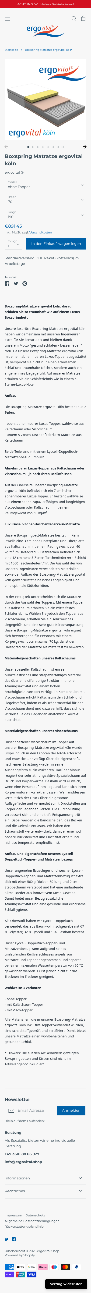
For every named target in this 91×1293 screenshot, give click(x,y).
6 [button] (53, 147)
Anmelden (71, 1110)
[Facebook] (12, 1239)
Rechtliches (15, 1191)
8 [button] (63, 147)
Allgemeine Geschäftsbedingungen (32, 1221)
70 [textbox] (10, 201)
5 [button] (48, 147)
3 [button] (38, 147)
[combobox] (45, 184)
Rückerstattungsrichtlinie (24, 1226)
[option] (45, 99)
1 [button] (28, 147)
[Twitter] (4, 1239)
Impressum (13, 1215)
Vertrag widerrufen (66, 1284)
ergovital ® (14, 172)
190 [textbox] (11, 217)
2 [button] (33, 147)
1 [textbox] (8, 246)
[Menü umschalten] (8, 18)
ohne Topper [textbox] (19, 187)
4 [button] (43, 147)
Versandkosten (40, 232)
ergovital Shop (48, 1251)
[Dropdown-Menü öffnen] (80, 1178)
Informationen (17, 1178)
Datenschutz (35, 1215)
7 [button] (58, 147)
